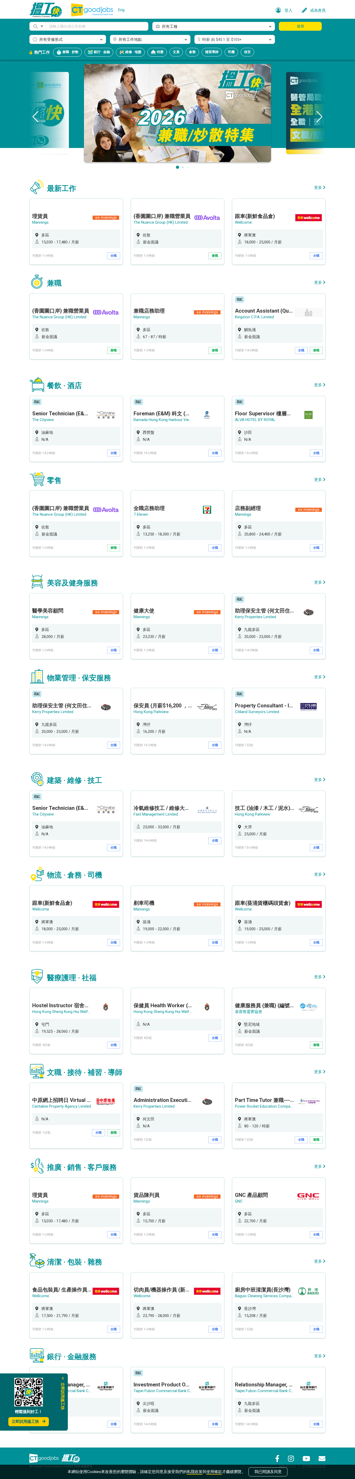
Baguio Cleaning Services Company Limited (272, 1296)
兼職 (215, 255)
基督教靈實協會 (248, 1011)
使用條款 (214, 1471)
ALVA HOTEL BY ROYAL (255, 419)
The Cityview (43, 419)
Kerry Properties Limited (255, 617)
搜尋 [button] (300, 26)
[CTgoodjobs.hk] (43, 1458)
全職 (113, 255)
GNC (239, 1201)
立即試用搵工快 (25, 1421)
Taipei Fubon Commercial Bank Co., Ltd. (167, 1390)
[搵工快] (70, 1458)
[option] (76, 231)
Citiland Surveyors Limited (257, 711)
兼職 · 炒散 (70, 52)
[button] (37, 26)
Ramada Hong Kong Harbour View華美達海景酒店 (176, 419)
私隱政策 (194, 1471)
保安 (247, 52)
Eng (121, 10)
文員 (176, 52)
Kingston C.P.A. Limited (254, 317)
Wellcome (243, 222)
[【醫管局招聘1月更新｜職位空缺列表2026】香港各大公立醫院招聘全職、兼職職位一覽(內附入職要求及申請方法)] (177, 112)
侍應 (159, 52)
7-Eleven (141, 514)
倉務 (192, 52)
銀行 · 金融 (101, 52)
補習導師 (212, 52)
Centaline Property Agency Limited (61, 1106)
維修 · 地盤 (132, 52)
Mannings (40, 222)
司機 (231, 52)
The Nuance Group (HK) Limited (161, 222)
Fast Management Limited (156, 814)
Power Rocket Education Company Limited (271, 1106)
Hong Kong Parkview (151, 711)
